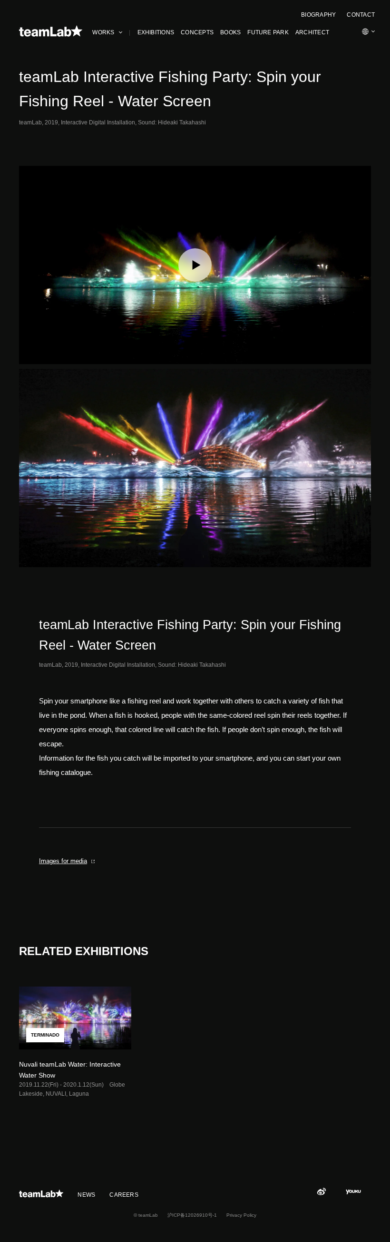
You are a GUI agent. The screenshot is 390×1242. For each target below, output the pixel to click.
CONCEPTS (197, 32)
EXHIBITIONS (156, 32)
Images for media (63, 861)
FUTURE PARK (268, 32)
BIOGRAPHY (318, 14)
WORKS (103, 32)
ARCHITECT (312, 32)
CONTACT (361, 14)
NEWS (86, 1194)
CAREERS (123, 1194)
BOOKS (230, 32)
